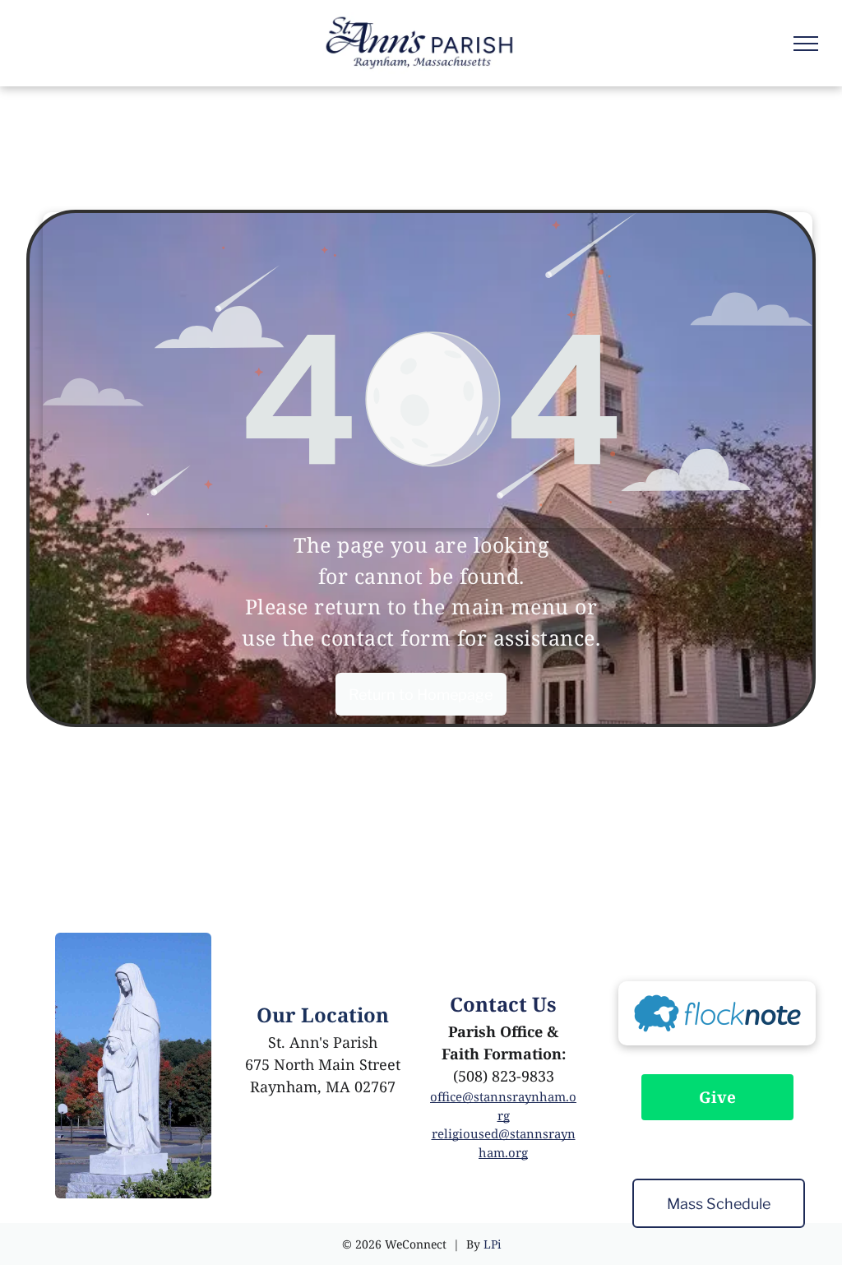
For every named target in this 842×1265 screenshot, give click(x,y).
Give (717, 1097)
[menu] (805, 43)
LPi (492, 1244)
